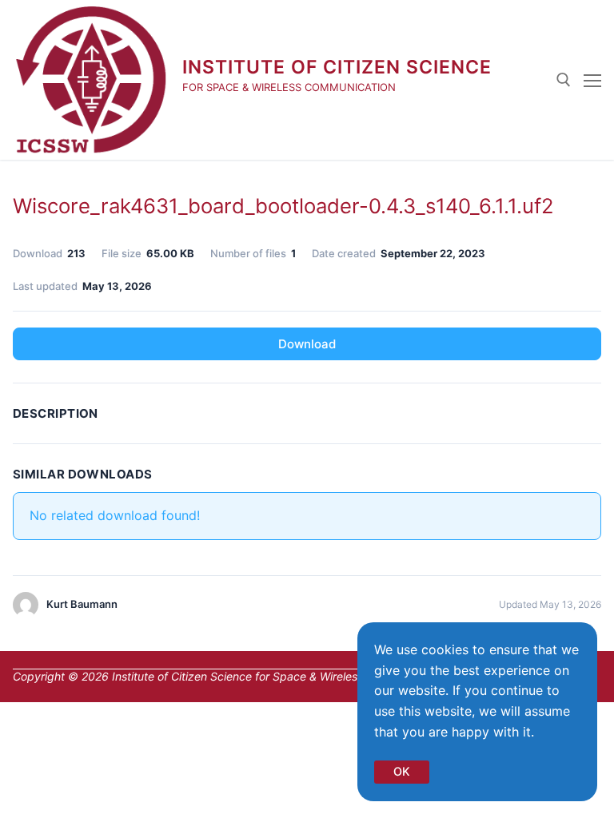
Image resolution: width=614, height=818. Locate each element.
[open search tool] (563, 80)
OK (401, 771)
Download (307, 343)
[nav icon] (592, 80)
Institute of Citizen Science (337, 67)
